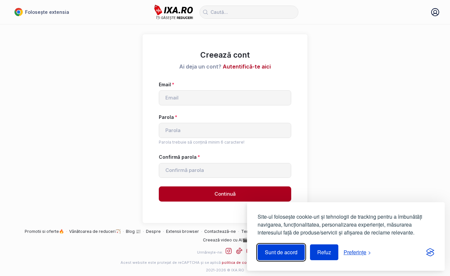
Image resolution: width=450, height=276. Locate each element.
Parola (166, 117)
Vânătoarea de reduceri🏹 (95, 231)
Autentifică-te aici (247, 66)
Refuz (324, 252)
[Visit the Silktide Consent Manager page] (430, 252)
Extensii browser (182, 231)
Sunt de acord (281, 252)
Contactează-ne (220, 231)
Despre (153, 231)
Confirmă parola (178, 157)
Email (165, 84)
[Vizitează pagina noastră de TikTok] (241, 252)
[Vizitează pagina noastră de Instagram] (230, 252)
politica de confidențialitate (246, 262)
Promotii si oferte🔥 (44, 231)
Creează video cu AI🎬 (225, 239)
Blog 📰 (133, 231)
